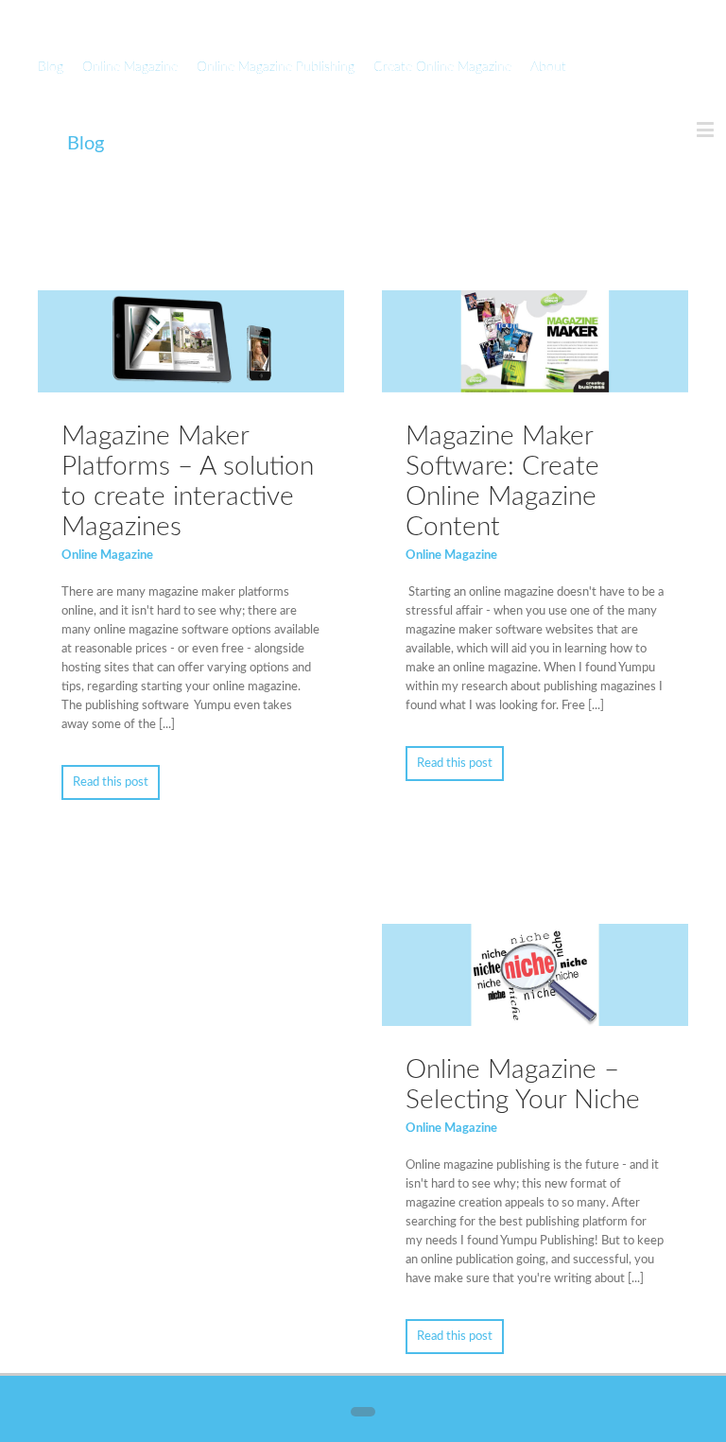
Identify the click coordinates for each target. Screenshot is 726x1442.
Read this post (110, 782)
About (548, 67)
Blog (50, 67)
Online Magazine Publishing (275, 67)
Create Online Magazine (442, 67)
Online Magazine (130, 67)
